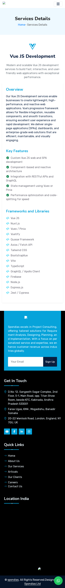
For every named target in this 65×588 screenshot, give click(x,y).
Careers (13, 482)
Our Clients (15, 477)
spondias (13, 579)
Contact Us (15, 486)
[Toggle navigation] (58, 3)
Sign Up (50, 362)
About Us (14, 461)
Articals (13, 471)
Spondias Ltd (32, 583)
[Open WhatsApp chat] (58, 580)
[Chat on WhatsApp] (50, 569)
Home (21, 24)
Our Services (16, 466)
